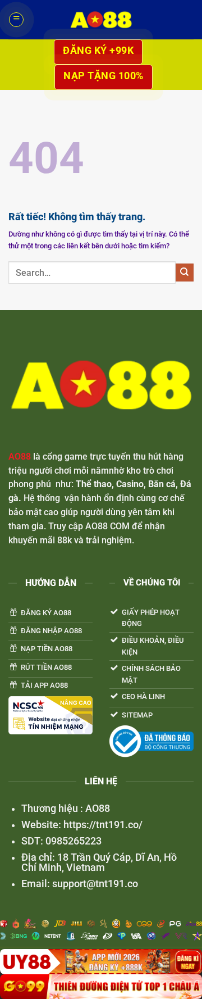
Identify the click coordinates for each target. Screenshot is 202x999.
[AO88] (101, 19)
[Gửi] (185, 272)
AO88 (19, 456)
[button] (16, 19)
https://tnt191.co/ (102, 824)
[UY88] (101, 961)
